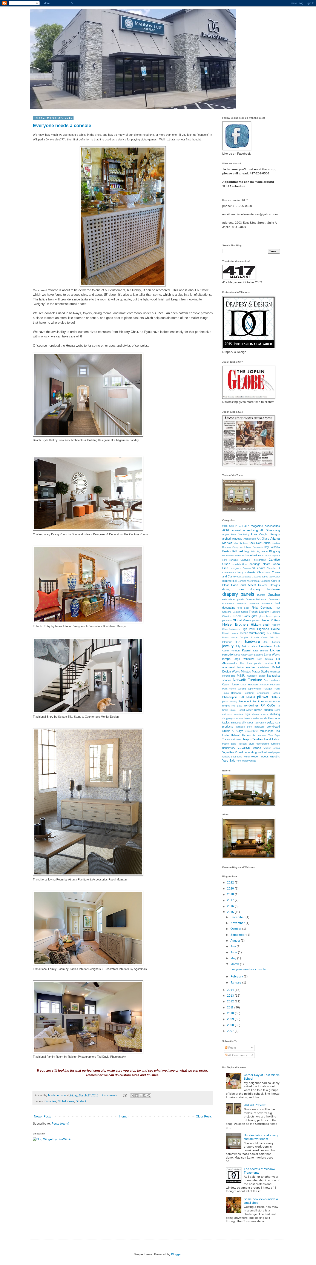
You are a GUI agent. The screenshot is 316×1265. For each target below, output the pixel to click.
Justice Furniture (260, 646)
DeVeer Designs (269, 585)
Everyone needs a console (62, 125)
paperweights (255, 688)
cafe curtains (230, 560)
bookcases (228, 555)
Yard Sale (228, 760)
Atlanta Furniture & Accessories (88, 879)
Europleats (274, 599)
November (237, 923)
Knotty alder (247, 654)
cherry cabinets (245, 572)
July (233, 946)
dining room (233, 589)
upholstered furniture (268, 743)
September (238, 934)
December (237, 917)
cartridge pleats (260, 564)
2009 (231, 1019)
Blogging (274, 551)
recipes (226, 705)
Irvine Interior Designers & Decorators (78, 626)
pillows (262, 697)
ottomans (275, 684)
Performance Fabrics (268, 693)
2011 (230, 1007)
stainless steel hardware (250, 726)
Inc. (278, 637)
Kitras (237, 654)
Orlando (264, 684)
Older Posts (204, 1116)
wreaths (275, 756)
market (251, 667)
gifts (254, 616)
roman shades (263, 709)
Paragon (268, 688)
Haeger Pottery (270, 620)
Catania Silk (249, 568)
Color (277, 576)
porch (225, 701)
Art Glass (263, 538)
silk (244, 722)
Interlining (227, 642)
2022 (231, 882)
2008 (231, 1025)
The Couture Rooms (136, 534)
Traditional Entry (43, 716)
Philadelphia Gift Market (238, 697)
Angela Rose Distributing (235, 534)
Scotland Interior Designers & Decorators (97, 534)
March (235, 964)
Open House (230, 684)
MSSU (241, 675)
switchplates (251, 731)
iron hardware (247, 642)
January (236, 982)
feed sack (243, 607)
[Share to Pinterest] (149, 1095)
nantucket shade (256, 675)
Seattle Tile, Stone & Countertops (79, 716)
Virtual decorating (246, 752)
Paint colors (229, 688)
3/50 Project (236, 526)
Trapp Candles (252, 739)
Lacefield (258, 654)
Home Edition (273, 633)
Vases (257, 747)
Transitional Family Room (49, 969)
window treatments (232, 756)
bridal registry (272, 555)
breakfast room (254, 555)
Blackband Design (114, 626)
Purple (276, 701)
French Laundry (259, 611)
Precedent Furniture (251, 701)
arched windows (232, 538)
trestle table (229, 743)
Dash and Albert (243, 585)
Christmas (263, 572)
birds (252, 551)
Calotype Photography (253, 560)
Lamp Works (272, 654)
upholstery (228, 747)
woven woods (260, 756)
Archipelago (250, 538)
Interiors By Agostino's (133, 969)
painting (242, 688)
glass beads (266, 616)
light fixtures (265, 659)
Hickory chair (260, 624)
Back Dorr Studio (260, 543)
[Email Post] (125, 1095)
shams (255, 714)
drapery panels (238, 594)
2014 (231, 989)
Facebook (267, 603)
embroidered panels (233, 599)
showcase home (241, 718)
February (237, 976)
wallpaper (274, 752)
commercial (229, 580)
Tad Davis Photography (111, 1056)
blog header (262, 551)
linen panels (254, 663)
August (235, 940)
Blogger (176, 1254)
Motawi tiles (228, 675)
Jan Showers (272, 642)
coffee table (268, 576)
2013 (231, 995)
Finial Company (262, 607)
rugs (247, 714)
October (236, 928)
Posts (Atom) (60, 1123)
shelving (275, 714)
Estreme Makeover (256, 599)
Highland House (268, 629)
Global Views (66, 1101)
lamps (226, 658)
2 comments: (110, 1095)
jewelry (228, 646)
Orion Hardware (249, 684)
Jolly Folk (241, 646)
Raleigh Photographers (82, 1056)
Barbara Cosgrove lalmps (236, 547)
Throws (246, 735)
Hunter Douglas (240, 637)
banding (276, 543)
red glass (237, 705)
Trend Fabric (272, 739)
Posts (231, 1047)
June (234, 952)
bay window (272, 547)
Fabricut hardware (248, 603)
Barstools (258, 547)
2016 (224, 526)
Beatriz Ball (229, 551)
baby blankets (240, 543)
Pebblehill (248, 693)
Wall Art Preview (254, 1105)
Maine (240, 667)
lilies (242, 663)
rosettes (238, 714)
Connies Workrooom (248, 581)
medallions (263, 667)
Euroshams (228, 603)
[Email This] (132, 1095)
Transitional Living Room (48, 879)
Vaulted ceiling (272, 748)
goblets (256, 620)
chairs (261, 568)
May (233, 958)
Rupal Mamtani (118, 879)
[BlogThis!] (136, 1095)
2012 (231, 1001)
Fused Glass (241, 616)
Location (268, 663)
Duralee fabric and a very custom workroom (261, 1136)
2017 (231, 900)
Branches (240, 555)
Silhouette (236, 722)
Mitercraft (275, 671)
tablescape (266, 731)
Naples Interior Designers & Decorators (93, 969)
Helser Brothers (235, 624)
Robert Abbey (245, 710)
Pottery (233, 701)
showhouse (257, 718)
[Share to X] (140, 1095)
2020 (231, 888)
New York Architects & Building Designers (84, 440)
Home (123, 1116)
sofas (270, 722)
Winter (247, 756)
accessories (272, 526)
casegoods (235, 568)
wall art (262, 752)
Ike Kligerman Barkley (125, 440)
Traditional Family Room (48, 1056)
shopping (227, 718)
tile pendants (260, 735)
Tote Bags (274, 735)
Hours (225, 637)
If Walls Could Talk (262, 637)
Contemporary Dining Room (50, 534)
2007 (231, 1031)
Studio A (81, 1101)
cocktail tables (243, 576)
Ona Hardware (272, 680)
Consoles (50, 1101)
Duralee (273, 594)
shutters (269, 718)
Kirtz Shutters (260, 650)
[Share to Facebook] (145, 1095)
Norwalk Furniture (247, 680)
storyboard (273, 726)
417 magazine (253, 526)
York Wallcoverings (246, 760)
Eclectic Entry (42, 626)
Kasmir (247, 650)
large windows (244, 658)
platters (275, 697)
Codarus (256, 576)
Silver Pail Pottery (256, 722)
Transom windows (232, 739)
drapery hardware (265, 589)
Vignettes (228, 752)
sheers (264, 714)
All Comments (237, 1055)
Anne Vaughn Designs (265, 534)
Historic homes (230, 633)
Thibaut (235, 735)
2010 (231, 1013)
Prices (268, 701)
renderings (251, 705)
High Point (248, 629)
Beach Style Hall (43, 440)
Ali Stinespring (270, 530)
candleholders (240, 564)
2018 (231, 894)
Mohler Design (110, 716)
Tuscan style (246, 743)
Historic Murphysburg (252, 633)
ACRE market (231, 530)
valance (244, 748)
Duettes (261, 595)
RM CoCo (268, 705)
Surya (240, 731)
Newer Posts (42, 1116)
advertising (250, 530)
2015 (231, 912)
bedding (243, 551)
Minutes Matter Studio (255, 671)
